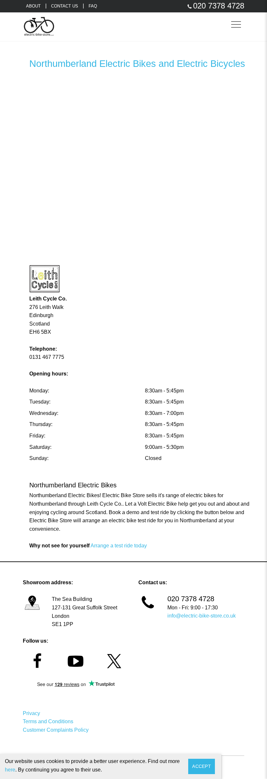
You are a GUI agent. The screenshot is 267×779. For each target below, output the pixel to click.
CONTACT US (64, 6)
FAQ (93, 6)
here (10, 769)
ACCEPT (201, 766)
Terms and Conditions (48, 721)
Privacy (31, 713)
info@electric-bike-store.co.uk (201, 616)
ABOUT (33, 6)
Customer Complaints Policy (56, 730)
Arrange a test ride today (119, 545)
